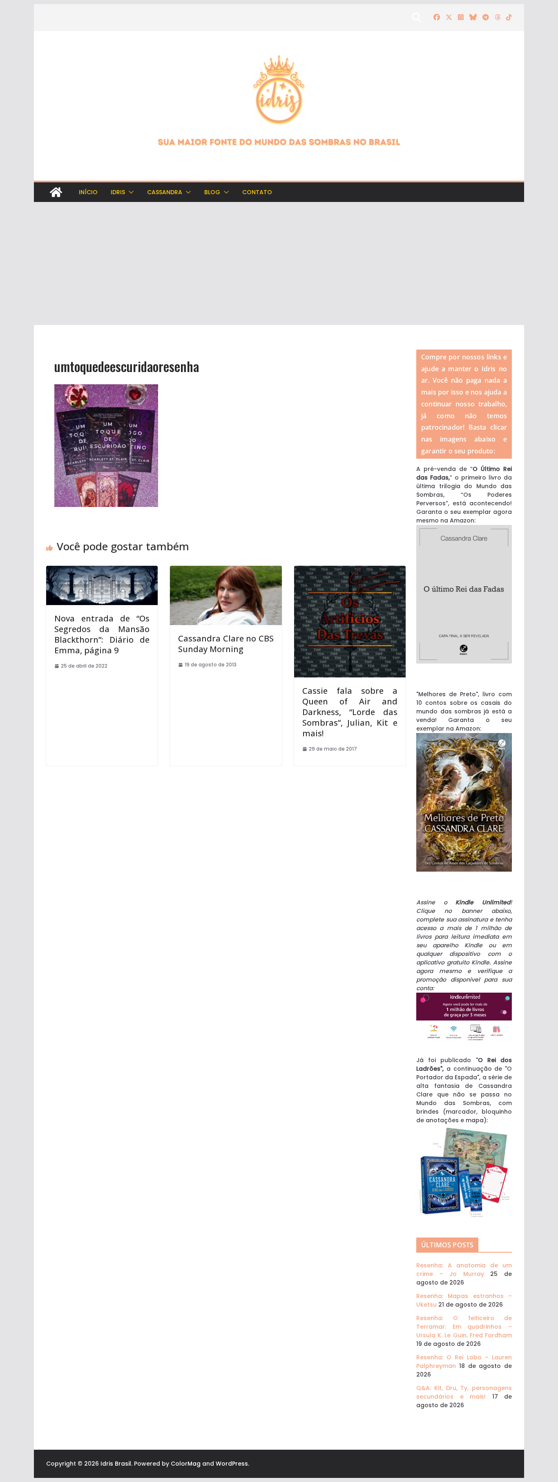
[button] (129, 192)
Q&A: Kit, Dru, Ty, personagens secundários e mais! (464, 1392)
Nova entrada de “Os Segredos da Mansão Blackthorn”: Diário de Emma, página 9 (102, 634)
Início (88, 192)
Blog (212, 192)
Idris (118, 192)
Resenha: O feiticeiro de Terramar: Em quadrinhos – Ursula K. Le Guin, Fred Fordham (464, 1326)
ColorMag (186, 1464)
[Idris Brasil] (55, 192)
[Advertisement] (279, 263)
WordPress (232, 1464)
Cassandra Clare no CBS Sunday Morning (225, 644)
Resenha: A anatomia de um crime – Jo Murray (464, 1269)
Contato (257, 192)
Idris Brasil (115, 1464)
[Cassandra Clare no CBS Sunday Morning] (225, 570)
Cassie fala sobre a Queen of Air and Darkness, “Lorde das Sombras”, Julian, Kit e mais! (349, 712)
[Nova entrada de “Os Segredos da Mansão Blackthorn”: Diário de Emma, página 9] (102, 570)
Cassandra (164, 192)
